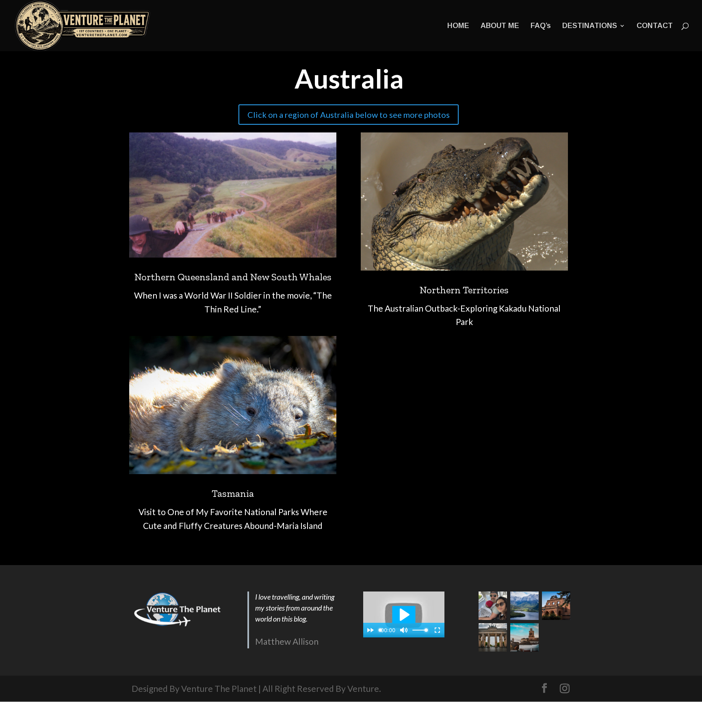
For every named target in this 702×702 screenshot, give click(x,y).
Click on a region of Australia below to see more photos (348, 114)
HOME (458, 26)
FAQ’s (541, 26)
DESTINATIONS (589, 26)
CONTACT (655, 26)
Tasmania (233, 493)
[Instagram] (565, 688)
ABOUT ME (500, 26)
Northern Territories (464, 290)
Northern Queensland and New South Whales (233, 277)
